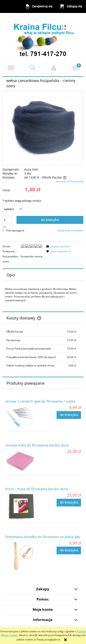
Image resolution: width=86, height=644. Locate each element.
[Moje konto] (53, 67)
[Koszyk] (75, 67)
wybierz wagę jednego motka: (22, 201)
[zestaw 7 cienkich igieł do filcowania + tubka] (24, 417)
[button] (11, 67)
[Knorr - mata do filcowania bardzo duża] (24, 507)
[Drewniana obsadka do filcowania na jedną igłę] (24, 556)
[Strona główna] (43, 37)
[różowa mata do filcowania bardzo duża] (24, 461)
